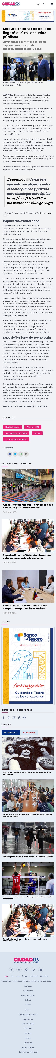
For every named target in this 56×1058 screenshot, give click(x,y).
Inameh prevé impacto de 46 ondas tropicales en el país (28, 856)
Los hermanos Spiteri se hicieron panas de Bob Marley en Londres (27, 773)
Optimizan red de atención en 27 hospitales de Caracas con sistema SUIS (27, 815)
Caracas (28, 986)
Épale (24, 976)
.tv (12, 976)
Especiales (28, 1019)
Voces (28, 1004)
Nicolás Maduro (12, 427)
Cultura (28, 1000)
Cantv (37, 433)
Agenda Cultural (28, 1047)
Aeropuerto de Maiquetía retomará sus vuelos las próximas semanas (28, 506)
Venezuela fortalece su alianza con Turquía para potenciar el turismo (25, 607)
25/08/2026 (10, 512)
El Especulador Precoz (28, 1014)
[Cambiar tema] (38, 4)
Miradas (28, 1033)
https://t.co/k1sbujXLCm (26, 198)
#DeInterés (16, 179)
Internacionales (28, 995)
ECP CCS (44, 976)
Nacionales (28, 991)
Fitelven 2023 (33, 427)
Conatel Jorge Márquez (16, 439)
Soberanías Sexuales (28, 1052)
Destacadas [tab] (12, 732)
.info (6, 976)
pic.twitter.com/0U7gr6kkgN (30, 203)
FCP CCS (33, 976)
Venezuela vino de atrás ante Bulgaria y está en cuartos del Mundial (28, 898)
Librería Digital (28, 1023)
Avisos (28, 1010)
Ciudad (28, 1038)
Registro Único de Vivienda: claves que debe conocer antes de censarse (27, 556)
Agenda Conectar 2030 (16, 433)
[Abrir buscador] (43, 4)
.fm (17, 976)
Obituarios (28, 1028)
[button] (28, 665)
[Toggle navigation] (51, 4)
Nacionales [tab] (30, 732)
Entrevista (28, 1042)
